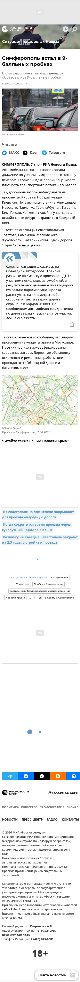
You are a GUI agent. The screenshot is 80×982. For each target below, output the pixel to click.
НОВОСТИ (10, 820)
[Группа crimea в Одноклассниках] (58, 776)
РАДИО (52, 820)
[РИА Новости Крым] (16, 29)
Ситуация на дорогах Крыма (29, 577)
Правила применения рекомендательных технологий (32, 873)
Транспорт (22, 584)
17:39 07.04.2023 (12, 83)
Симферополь (59, 577)
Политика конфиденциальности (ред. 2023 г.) (34, 867)
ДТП (32, 597)
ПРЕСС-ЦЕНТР (32, 820)
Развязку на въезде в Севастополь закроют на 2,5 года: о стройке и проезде (40, 540)
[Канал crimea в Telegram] (10, 776)
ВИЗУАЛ (72, 807)
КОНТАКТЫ (70, 820)
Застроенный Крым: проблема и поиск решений (40, 591)
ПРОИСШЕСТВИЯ (52, 807)
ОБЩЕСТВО (29, 807)
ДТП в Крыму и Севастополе (56, 597)
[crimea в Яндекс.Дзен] (42, 776)
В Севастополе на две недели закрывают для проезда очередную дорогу (38, 515)
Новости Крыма (15, 597)
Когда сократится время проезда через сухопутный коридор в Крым (37, 527)
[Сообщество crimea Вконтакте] (26, 776)
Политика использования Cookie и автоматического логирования (27, 860)
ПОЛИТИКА (10, 807)
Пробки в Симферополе (48, 584)
